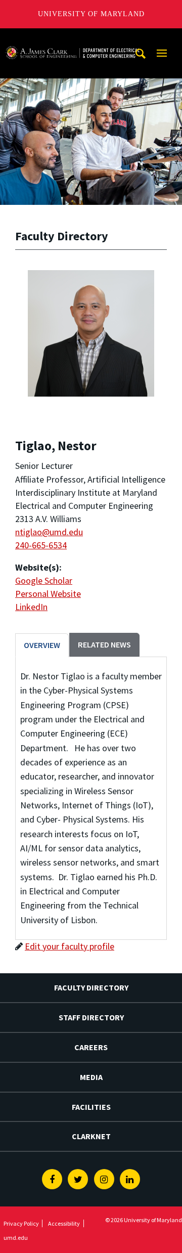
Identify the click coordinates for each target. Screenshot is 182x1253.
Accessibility (64, 1223)
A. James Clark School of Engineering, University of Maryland (72, 38)
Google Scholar (43, 580)
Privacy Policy (21, 1223)
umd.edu (16, 1237)
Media (91, 1077)
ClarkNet (91, 1136)
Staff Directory (91, 1017)
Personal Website (48, 593)
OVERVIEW (42, 645)
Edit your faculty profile (69, 946)
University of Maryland (91, 14)
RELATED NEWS (104, 644)
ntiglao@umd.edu (49, 532)
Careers (91, 1047)
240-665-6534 (41, 545)
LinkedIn (31, 607)
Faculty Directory (91, 987)
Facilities (91, 1107)
